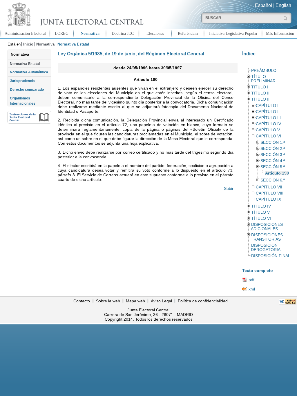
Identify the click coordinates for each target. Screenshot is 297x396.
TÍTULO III (261, 99)
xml (252, 289)
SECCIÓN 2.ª (272, 148)
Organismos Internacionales (22, 101)
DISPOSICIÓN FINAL (270, 256)
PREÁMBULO (263, 70)
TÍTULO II (260, 93)
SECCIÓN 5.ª (272, 167)
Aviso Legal (161, 301)
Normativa (90, 33)
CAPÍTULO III (268, 118)
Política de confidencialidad (203, 301)
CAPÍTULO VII (269, 187)
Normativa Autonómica (29, 72)
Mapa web (135, 301)
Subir (228, 188)
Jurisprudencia (22, 81)
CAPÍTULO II (268, 112)
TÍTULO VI (261, 218)
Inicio (28, 44)
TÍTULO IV (261, 206)
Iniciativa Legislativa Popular (233, 33)
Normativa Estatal (25, 64)
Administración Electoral (25, 33)
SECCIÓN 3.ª (272, 154)
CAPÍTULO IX (268, 199)
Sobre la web (108, 301)
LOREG (61, 33)
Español (263, 5)
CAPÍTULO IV (268, 124)
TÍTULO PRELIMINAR (263, 79)
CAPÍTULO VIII (269, 193)
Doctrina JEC (123, 33)
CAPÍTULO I (267, 105)
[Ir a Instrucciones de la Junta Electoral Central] (29, 117)
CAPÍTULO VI (268, 136)
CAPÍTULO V (268, 130)
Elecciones (155, 33)
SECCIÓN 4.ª (272, 161)
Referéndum (188, 33)
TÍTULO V (260, 212)
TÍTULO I (259, 87)
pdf (251, 279)
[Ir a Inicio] (74, 14)
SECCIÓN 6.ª (272, 180)
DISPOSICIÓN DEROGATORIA (265, 247)
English (283, 5)
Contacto (81, 301)
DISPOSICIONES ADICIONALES (267, 226)
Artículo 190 (277, 173)
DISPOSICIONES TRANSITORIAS (267, 237)
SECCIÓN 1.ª (272, 142)
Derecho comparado (27, 90)
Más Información (280, 33)
